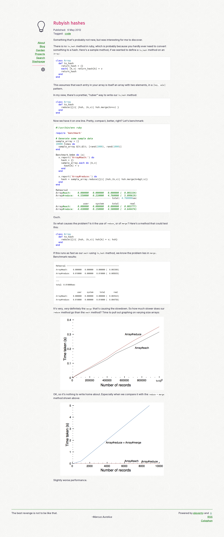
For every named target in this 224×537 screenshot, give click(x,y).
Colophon (207, 520)
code (68, 33)
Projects (40, 54)
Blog (42, 46)
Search (40, 57)
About (41, 42)
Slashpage (38, 61)
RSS (210, 516)
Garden (40, 50)
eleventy (198, 513)
